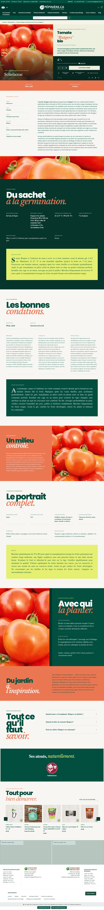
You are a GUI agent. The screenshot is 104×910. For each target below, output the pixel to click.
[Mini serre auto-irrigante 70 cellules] (70, 813)
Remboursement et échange (15, 899)
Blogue (16, 896)
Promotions (6, 14)
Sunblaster (9, 824)
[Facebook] (92, 77)
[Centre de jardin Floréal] (30, 869)
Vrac (14, 13)
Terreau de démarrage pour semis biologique (32, 828)
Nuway (83, 824)
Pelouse (64, 13)
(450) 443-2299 (75, 875)
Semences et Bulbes (24, 13)
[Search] (69, 17)
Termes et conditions (49, 899)
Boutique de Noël (33, 896)
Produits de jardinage (76, 13)
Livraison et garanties (47, 896)
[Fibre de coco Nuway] (89, 813)
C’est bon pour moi (43, 907)
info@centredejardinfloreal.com (32, 877)
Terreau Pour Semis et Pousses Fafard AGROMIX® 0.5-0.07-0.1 (52, 829)
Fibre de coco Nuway (87, 827)
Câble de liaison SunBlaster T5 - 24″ (13, 828)
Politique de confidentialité (33, 899)
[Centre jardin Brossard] (73, 869)
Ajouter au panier (84, 68)
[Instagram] (95, 77)
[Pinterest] (98, 77)
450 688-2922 (80, 1)
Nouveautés (6, 13)
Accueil (4, 22)
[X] (89, 77)
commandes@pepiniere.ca (95, 1)
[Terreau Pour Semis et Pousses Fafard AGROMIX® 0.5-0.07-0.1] (52, 813)
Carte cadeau (91, 893)
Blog (99, 13)
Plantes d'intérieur (39, 13)
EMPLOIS (70, 1)
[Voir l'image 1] (4, 52)
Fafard (27, 824)
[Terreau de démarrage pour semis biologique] (33, 813)
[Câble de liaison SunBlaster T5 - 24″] (14, 813)
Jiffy (63, 824)
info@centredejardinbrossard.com (70, 877)
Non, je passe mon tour (59, 907)
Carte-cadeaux (91, 13)
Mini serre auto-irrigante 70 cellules (70, 828)
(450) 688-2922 (28, 875)
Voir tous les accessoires (88, 800)
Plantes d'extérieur (53, 13)
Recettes (23, 896)
